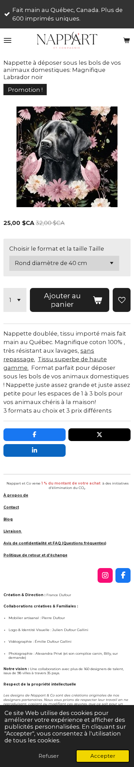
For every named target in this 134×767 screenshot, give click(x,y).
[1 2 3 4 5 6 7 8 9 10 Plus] (14, 300)
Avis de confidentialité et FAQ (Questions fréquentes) (54, 543)
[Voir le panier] (126, 40)
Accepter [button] (102, 756)
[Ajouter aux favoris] (122, 300)
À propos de (15, 495)
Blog (8, 519)
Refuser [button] (48, 756)
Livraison (12, 531)
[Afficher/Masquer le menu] (7, 40)
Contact (11, 507)
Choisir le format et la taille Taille (56, 248)
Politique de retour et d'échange (35, 555)
